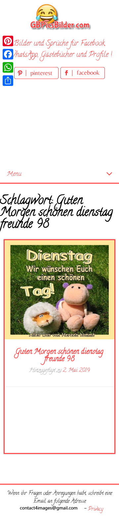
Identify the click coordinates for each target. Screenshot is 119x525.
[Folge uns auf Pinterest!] (37, 78)
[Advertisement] (59, 123)
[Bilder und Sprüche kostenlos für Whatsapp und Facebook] (59, 16)
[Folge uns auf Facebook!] (82, 78)
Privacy (95, 509)
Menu (14, 174)
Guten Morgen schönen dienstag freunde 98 (59, 356)
